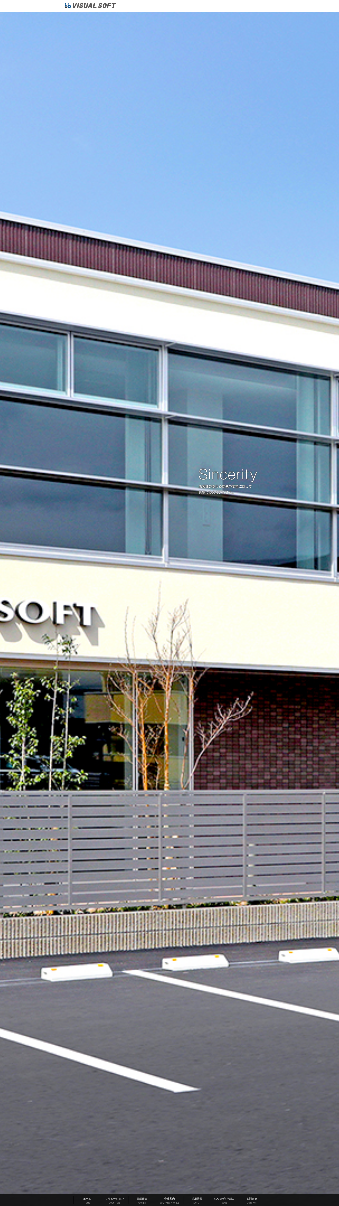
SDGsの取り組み (224, 1200)
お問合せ (252, 1200)
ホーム (87, 1200)
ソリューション (114, 1200)
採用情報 (197, 1200)
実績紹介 (142, 1200)
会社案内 (169, 1200)
